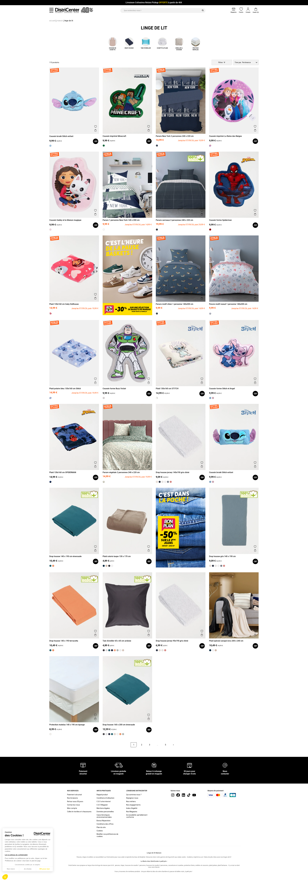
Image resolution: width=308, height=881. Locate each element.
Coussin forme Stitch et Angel (222, 388)
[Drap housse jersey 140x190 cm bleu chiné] (160, 482)
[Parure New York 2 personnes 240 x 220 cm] (157, 145)
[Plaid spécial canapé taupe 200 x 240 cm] (216, 650)
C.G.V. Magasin (102, 805)
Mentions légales (103, 808)
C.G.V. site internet (104, 801)
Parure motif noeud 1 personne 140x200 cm (228, 304)
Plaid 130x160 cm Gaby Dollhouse (64, 304)
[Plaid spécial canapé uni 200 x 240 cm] (210, 650)
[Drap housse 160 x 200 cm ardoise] (104, 734)
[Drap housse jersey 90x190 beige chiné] (160, 650)
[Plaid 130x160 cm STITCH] (157, 398)
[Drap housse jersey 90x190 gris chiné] (162, 650)
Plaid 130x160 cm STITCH (167, 388)
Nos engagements (133, 805)
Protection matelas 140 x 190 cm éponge (67, 725)
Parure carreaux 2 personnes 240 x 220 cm (174, 220)
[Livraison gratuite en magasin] (118, 765)
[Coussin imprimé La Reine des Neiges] (210, 145)
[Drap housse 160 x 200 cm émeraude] (112, 734)
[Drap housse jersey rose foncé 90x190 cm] (165, 650)
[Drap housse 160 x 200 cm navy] (109, 734)
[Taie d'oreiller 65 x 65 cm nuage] (106, 650)
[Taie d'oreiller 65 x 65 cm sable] (123, 650)
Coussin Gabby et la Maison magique (65, 220)
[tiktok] (189, 795)
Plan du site (101, 827)
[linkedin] (183, 795)
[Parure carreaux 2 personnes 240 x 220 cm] (157, 229)
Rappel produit (102, 795)
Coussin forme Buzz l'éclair (114, 388)
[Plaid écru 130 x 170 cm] (112, 566)
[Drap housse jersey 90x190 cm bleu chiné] (157, 650)
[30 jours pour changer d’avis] (189, 765)
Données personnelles (105, 812)
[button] (5, 877)
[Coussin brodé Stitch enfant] (50, 146)
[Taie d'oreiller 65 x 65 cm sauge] (117, 650)
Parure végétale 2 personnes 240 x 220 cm (121, 472)
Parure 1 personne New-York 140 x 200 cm (121, 220)
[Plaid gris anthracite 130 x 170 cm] (109, 566)
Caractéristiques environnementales (104, 816)
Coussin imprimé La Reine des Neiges (225, 136)
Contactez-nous (73, 805)
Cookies (100, 831)
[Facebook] (178, 795)
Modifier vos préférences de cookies (107, 835)
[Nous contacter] (225, 765)
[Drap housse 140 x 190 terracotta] (53, 566)
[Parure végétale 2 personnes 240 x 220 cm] (104, 482)
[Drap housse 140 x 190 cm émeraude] (50, 566)
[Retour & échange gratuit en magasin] (154, 765)
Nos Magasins (131, 812)
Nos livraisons (72, 798)
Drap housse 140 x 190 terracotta (63, 641)
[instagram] (173, 795)
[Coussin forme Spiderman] (210, 229)
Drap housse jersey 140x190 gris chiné (172, 472)
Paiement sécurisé (74, 795)
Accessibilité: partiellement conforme (136, 816)
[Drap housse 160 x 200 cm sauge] (123, 734)
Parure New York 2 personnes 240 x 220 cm (175, 136)
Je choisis (27, 869)
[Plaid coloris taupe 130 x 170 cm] (106, 566)
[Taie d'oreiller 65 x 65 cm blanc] (120, 650)
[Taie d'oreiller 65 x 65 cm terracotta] (115, 650)
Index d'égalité (131, 808)
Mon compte (72, 808)
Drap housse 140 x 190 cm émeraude (65, 556)
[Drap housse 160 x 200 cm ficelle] (115, 734)
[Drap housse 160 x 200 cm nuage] (106, 734)
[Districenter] (67, 10)
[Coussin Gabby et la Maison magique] (50, 229)
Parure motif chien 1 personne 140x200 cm (174, 304)
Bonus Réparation (103, 821)
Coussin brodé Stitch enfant (61, 136)
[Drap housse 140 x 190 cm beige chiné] (157, 482)
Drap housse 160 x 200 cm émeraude (119, 725)
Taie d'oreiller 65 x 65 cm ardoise (117, 641)
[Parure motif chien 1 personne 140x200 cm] (157, 313)
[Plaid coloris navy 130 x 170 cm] (104, 566)
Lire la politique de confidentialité (16, 855)
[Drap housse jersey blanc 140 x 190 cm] (165, 482)
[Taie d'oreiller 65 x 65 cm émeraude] (109, 650)
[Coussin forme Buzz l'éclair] (104, 398)
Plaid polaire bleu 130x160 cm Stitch (65, 388)
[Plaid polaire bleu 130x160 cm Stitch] (50, 398)
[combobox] (246, 62)
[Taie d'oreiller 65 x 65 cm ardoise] (104, 650)
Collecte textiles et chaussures (79, 812)
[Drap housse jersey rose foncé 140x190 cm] (171, 482)
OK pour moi (44, 869)
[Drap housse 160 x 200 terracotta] (120, 734)
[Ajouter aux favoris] (95, 126)
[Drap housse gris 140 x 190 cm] (168, 482)
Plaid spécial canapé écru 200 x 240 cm (226, 641)
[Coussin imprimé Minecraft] (104, 145)
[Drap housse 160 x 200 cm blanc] (117, 734)
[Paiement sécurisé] (83, 765)
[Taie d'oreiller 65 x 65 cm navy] (112, 650)
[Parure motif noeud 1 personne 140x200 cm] (210, 313)
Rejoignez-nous (132, 798)
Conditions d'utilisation (105, 798)
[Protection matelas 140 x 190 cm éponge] (50, 734)
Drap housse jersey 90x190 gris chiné (172, 641)
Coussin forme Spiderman (220, 220)
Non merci (11, 869)
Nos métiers (131, 801)
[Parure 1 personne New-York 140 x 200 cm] (104, 229)
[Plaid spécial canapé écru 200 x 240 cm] (213, 650)
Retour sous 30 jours (75, 801)
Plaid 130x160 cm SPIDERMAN (62, 472)
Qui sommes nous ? (133, 795)
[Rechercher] (202, 10)
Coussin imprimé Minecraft (114, 136)
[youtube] (194, 795)
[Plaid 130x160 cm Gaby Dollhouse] (50, 313)
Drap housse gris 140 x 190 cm (222, 556)
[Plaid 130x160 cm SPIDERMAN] (50, 482)
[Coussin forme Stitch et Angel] (213, 398)
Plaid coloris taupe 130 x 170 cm (117, 556)
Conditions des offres (105, 824)
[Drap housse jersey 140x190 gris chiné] (162, 482)
